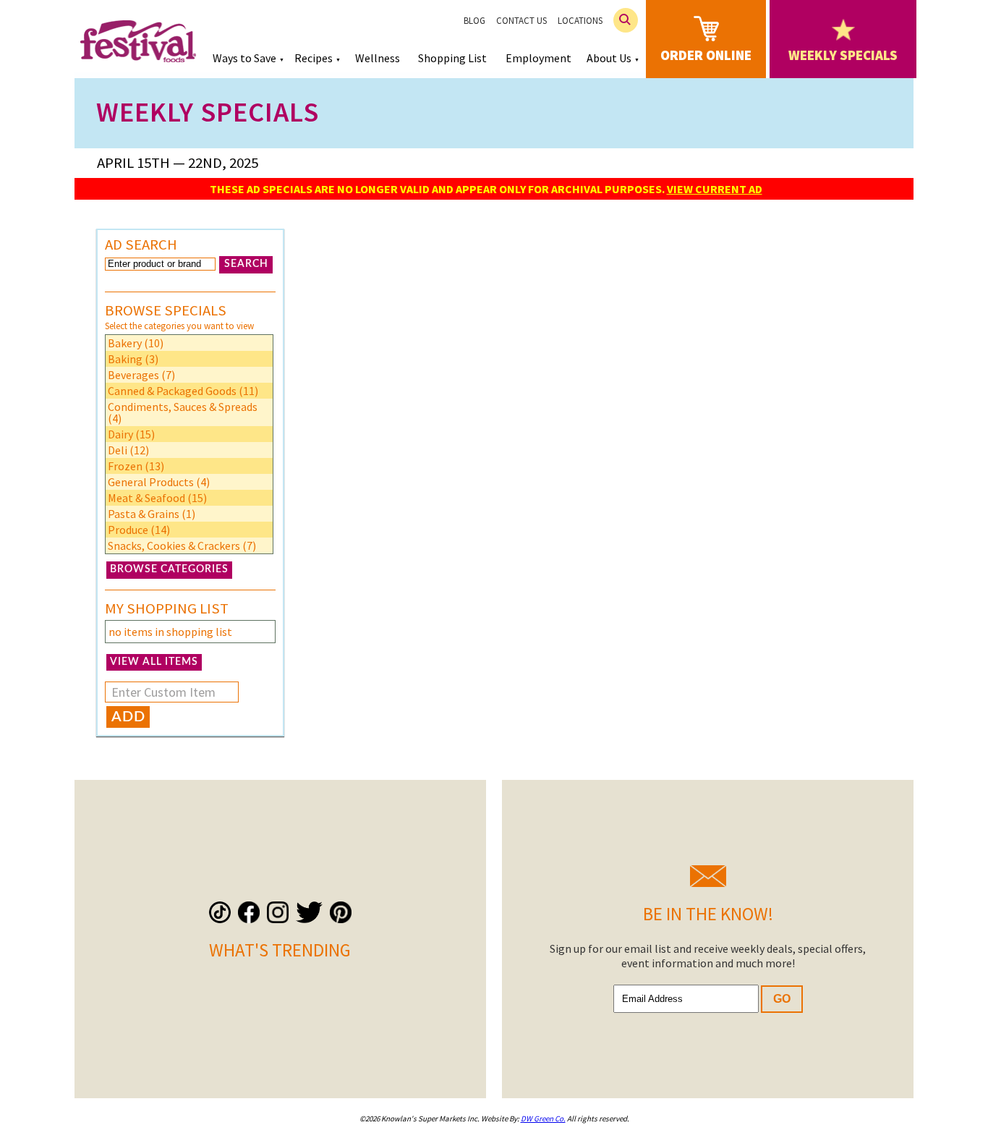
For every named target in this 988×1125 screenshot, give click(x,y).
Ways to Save (244, 58)
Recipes (313, 58)
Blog (474, 20)
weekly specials (843, 55)
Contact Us (521, 20)
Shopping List (452, 58)
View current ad (714, 189)
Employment (538, 58)
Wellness (377, 58)
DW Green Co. (543, 1118)
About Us (609, 58)
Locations (580, 20)
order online (705, 55)
